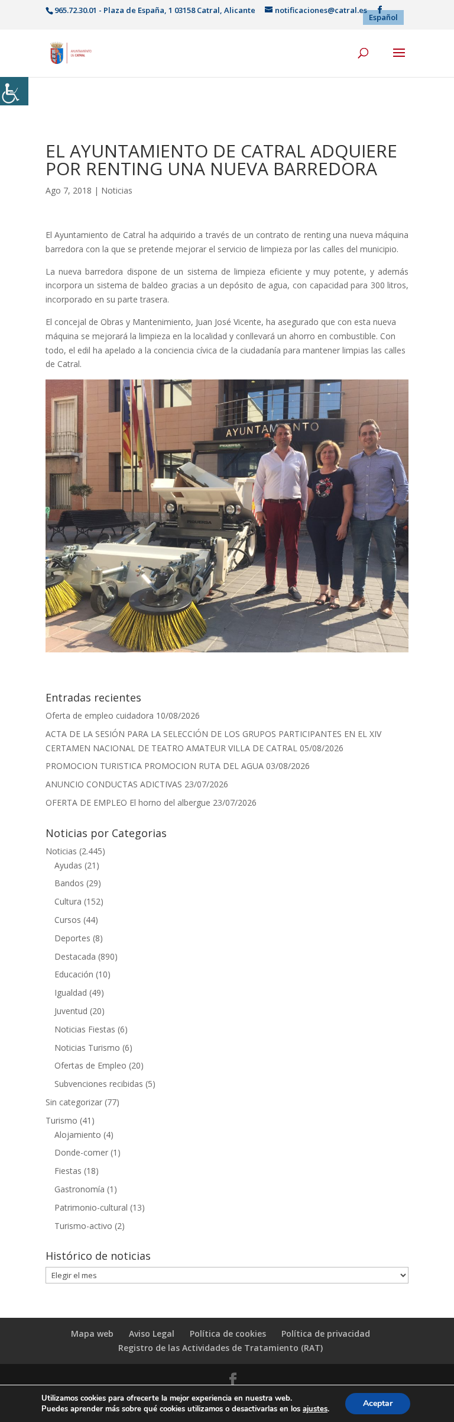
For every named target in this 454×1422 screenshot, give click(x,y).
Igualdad (70, 992)
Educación (73, 974)
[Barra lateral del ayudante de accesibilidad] (14, 91)
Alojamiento (77, 1134)
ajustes (315, 1409)
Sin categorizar (74, 1102)
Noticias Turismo (87, 1047)
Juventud (70, 1010)
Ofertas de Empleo (90, 1065)
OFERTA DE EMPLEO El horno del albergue (128, 802)
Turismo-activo (83, 1225)
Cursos (67, 919)
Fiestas (68, 1170)
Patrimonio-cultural (91, 1207)
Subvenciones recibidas (98, 1083)
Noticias (116, 190)
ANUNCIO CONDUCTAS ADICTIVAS (114, 784)
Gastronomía (79, 1189)
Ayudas (68, 865)
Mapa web (92, 1333)
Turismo (61, 1120)
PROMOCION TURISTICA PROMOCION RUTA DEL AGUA (155, 765)
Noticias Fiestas (84, 1029)
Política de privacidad (325, 1333)
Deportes (72, 938)
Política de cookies (228, 1333)
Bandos (69, 883)
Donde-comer (81, 1152)
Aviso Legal (151, 1333)
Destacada (75, 956)
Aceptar (378, 1403)
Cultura (68, 901)
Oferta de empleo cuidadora (100, 715)
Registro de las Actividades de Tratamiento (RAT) (220, 1347)
